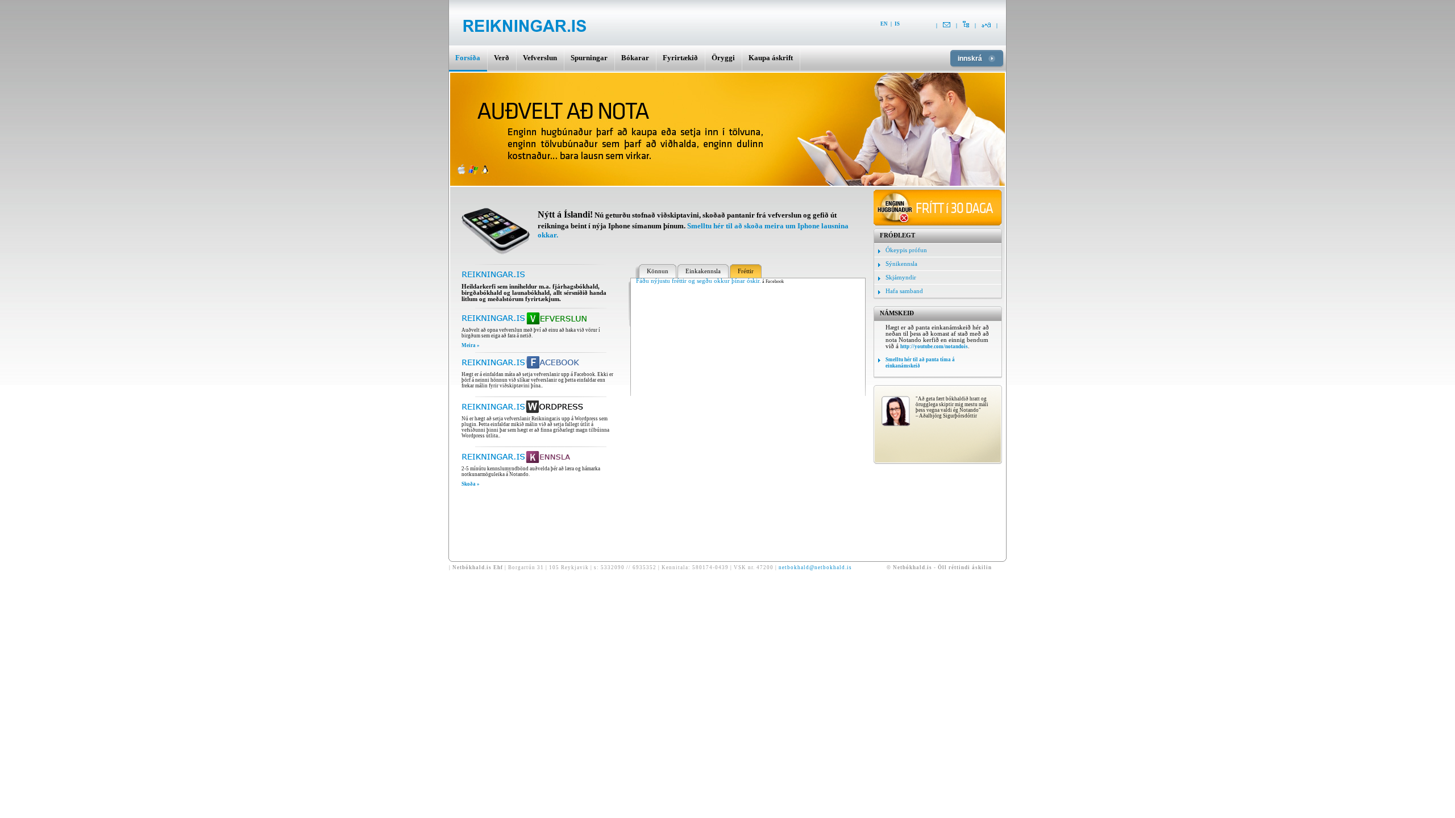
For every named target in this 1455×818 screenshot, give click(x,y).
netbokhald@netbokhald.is (815, 567)
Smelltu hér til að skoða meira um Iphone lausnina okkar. (693, 230)
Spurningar (589, 57)
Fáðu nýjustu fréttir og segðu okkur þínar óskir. (698, 281)
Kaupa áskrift (771, 57)
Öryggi (723, 57)
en (884, 24)
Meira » (471, 345)
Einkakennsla (703, 271)
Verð (501, 57)
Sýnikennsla (901, 264)
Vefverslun (540, 57)
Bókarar (635, 57)
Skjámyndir (901, 277)
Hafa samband (904, 291)
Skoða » (471, 484)
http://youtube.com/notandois (934, 346)
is (897, 24)
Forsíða (467, 57)
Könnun (657, 271)
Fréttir (746, 271)
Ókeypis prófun (906, 250)
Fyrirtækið (680, 57)
